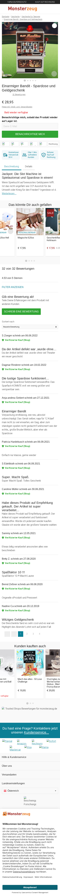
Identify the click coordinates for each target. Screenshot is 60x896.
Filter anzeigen (13, 287)
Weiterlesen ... (9, 193)
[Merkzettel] (47, 9)
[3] (30, 80)
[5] (35, 80)
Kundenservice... (36, 732)
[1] (25, 80)
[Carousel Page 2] (29, 261)
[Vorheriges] (5, 51)
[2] (27, 80)
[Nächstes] (55, 51)
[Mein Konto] (54, 9)
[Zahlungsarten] (30, 745)
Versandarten (9, 774)
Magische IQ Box (26, 237)
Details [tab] (28, 166)
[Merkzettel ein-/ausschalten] (54, 74)
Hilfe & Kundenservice (14, 757)
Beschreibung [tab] (11, 166)
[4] (33, 80)
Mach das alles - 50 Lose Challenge (30, 680)
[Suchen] (41, 9)
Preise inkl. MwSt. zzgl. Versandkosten (17, 107)
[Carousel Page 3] (31, 261)
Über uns (7, 766)
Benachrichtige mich (30, 134)
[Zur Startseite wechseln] (22, 9)
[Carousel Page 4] (34, 261)
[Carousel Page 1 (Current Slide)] (26, 261)
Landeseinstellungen (13, 783)
